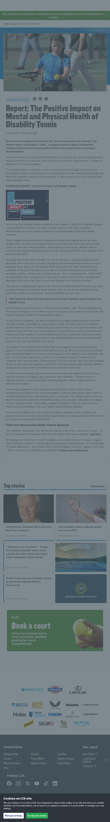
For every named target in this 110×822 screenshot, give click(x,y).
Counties (61, 754)
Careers (7, 758)
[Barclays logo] (32, 689)
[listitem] (20, 705)
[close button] (107, 15)
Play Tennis (88, 754)
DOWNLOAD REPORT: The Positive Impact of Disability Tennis (41, 185)
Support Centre (39, 763)
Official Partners (11, 763)
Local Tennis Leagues (89, 760)
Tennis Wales (64, 763)
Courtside (87, 766)
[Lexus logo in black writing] (78, 689)
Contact (35, 754)
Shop (6, 767)
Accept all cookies (37, 815)
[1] (18, 227)
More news (97, 486)
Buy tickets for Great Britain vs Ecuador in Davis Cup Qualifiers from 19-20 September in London (53, 15)
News (13, 24)
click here (95, 434)
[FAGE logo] (55, 689)
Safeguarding (10, 754)
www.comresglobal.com (74, 450)
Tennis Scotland (65, 758)
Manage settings (13, 815)
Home (6, 24)
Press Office (37, 758)
